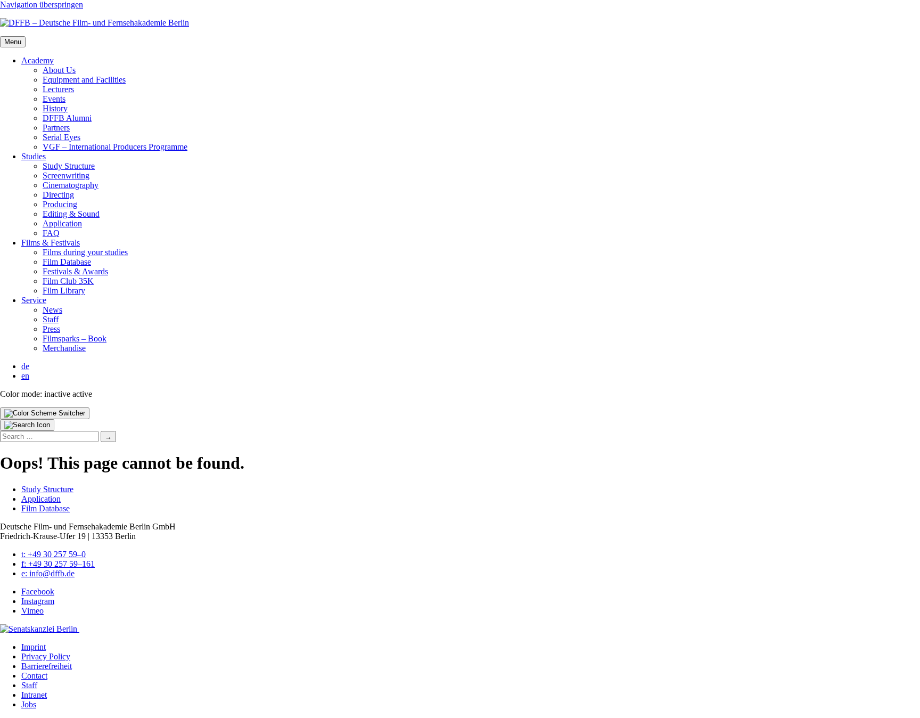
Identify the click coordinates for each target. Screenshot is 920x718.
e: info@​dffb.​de (48, 573)
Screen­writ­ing (66, 175)
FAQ (51, 233)
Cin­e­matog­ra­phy (70, 185)
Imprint (33, 646)
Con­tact (34, 675)
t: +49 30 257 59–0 (53, 554)
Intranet (34, 694)
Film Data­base (67, 261)
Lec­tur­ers (58, 89)
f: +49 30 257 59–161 (58, 563)
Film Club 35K (68, 280)
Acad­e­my (37, 60)
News (52, 309)
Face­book (37, 591)
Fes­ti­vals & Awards (75, 271)
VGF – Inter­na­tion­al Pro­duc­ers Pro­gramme (115, 146)
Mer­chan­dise (64, 348)
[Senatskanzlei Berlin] (39, 628)
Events (54, 98)
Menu (12, 42)
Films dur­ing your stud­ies (85, 252)
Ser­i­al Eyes (61, 137)
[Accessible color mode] (44, 413)
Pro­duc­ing (60, 204)
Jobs (28, 704)
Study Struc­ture (69, 165)
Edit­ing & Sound (71, 213)
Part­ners (56, 127)
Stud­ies (33, 156)
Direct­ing (58, 194)
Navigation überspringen (41, 4)
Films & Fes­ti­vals (50, 242)
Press (51, 328)
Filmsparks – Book (74, 338)
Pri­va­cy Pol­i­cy (45, 656)
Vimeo (32, 610)
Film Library (64, 290)
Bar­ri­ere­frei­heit (46, 666)
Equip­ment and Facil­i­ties (84, 79)
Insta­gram (37, 601)
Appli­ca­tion (62, 223)
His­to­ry (55, 108)
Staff (51, 319)
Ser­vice (33, 300)
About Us (59, 70)
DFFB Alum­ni (67, 118)
